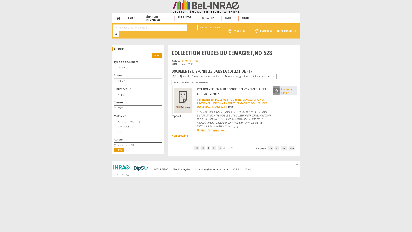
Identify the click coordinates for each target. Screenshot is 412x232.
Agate (228, 18)
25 (270, 148)
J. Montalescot (205, 100)
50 (277, 148)
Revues (131, 18)
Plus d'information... (214, 130)
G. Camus (222, 100)
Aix (119, 94)
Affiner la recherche (263, 76)
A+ (127, 175)
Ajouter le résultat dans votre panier (199, 76)
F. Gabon (235, 100)
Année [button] (118, 75)
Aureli (245, 18)
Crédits (237, 169)
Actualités (208, 18)
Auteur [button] (118, 139)
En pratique (184, 16)
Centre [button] (118, 102)
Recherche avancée (210, 27)
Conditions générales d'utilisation (212, 169)
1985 (120, 80)
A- (118, 175)
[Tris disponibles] (174, 76)
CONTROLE (124, 126)
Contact (249, 169)
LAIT (120, 131)
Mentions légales (181, 169)
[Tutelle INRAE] (122, 167)
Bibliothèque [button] (122, 89)
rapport (122, 67)
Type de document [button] (126, 62)
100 (284, 148)
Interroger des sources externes (191, 82)
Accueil (118, 18)
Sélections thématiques (153, 18)
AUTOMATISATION (127, 121)
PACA (121, 108)
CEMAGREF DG (190, 61)
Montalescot (124, 145)
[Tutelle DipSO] (141, 168)
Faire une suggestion (236, 76)
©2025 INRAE (161, 169)
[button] (276, 90)
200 (292, 148)
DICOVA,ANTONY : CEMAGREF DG (234, 103)
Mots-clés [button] (120, 116)
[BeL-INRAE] (206, 6)
